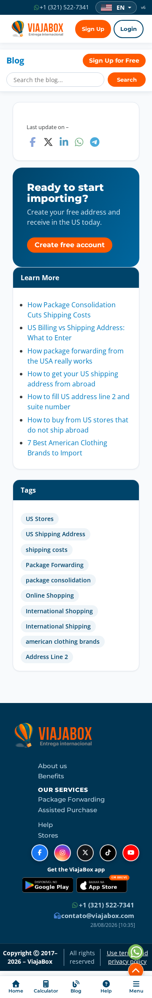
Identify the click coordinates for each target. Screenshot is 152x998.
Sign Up (93, 29)
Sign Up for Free (114, 60)
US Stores (40, 519)
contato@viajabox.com (97, 915)
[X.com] (48, 142)
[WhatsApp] (79, 142)
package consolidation (58, 580)
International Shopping (59, 611)
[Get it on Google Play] (47, 885)
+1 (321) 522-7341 (105, 905)
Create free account (70, 245)
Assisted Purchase (67, 810)
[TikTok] (108, 852)
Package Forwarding (55, 565)
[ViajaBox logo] (35, 28)
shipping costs (47, 550)
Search (127, 80)
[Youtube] (130, 852)
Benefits (51, 776)
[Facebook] (33, 142)
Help (45, 825)
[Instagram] (62, 852)
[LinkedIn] (64, 142)
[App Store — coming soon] (103, 885)
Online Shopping (50, 595)
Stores (48, 835)
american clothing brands (63, 641)
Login (128, 29)
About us (52, 766)
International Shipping (58, 626)
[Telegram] (95, 142)
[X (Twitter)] (85, 852)
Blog (15, 60)
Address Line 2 (47, 657)
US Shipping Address (55, 534)
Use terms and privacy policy (127, 957)
